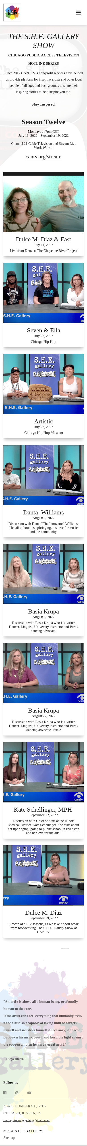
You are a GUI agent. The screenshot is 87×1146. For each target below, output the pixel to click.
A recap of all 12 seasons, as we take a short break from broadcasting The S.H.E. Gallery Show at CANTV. (43, 928)
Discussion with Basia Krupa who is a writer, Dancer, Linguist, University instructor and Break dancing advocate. (43, 627)
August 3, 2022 (43, 518)
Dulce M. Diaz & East (43, 239)
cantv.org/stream (44, 157)
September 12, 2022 (43, 815)
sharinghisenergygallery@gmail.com (26, 1120)
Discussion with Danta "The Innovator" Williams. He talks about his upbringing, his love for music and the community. (43, 528)
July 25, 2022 (43, 336)
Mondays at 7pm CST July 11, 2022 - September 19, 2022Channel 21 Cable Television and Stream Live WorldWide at (43, 145)
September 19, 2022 (43, 918)
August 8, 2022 (43, 617)
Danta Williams (43, 512)
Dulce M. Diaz (43, 912)
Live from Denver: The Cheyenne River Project (43, 251)
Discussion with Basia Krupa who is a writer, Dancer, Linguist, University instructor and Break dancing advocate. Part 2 (43, 726)
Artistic (43, 421)
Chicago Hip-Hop (43, 342)
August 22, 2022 (43, 716)
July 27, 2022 (43, 427)
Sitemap (9, 1138)
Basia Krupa (43, 611)
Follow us (10, 1082)
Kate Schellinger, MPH (43, 809)
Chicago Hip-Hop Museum (43, 433)
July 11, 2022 (43, 245)
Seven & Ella (43, 330)
